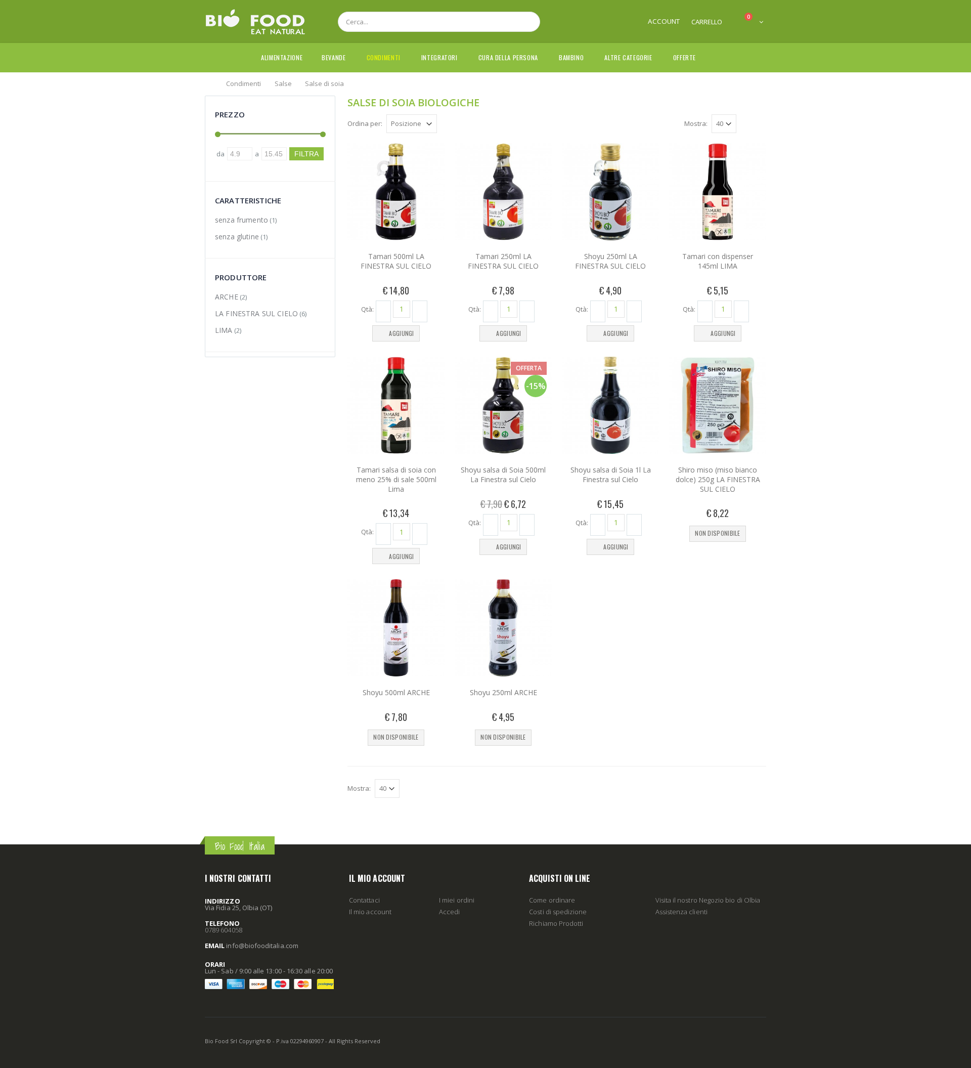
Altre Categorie (628, 57)
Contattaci (364, 900)
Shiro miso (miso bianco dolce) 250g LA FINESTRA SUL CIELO (718, 479)
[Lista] (761, 125)
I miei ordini (456, 900)
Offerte (684, 57)
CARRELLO (706, 21)
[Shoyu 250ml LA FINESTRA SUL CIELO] (610, 191)
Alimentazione (281, 57)
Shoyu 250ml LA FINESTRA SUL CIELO (610, 261)
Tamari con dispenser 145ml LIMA (717, 261)
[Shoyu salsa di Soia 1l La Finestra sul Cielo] (610, 405)
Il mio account (370, 911)
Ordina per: (364, 123)
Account (664, 21)
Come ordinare (552, 900)
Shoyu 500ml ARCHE (396, 692)
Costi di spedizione (558, 911)
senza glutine (237, 236)
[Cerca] (527, 21)
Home (208, 83)
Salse (283, 83)
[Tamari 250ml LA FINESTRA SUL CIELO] (503, 191)
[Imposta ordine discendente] (443, 122)
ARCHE (226, 297)
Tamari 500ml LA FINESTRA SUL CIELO (396, 261)
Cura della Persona (508, 57)
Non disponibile (717, 533)
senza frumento (241, 220)
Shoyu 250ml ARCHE (503, 692)
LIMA (224, 330)
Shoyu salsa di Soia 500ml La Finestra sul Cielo (503, 474)
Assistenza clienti (681, 911)
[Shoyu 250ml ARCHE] (503, 627)
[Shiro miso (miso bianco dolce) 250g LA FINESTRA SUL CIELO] (717, 405)
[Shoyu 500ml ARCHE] (396, 627)
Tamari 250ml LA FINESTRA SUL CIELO (503, 261)
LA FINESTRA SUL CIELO (256, 313)
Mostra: (696, 123)
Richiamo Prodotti (556, 923)
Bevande (333, 57)
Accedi (449, 911)
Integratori (439, 57)
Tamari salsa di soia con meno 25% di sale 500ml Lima (396, 479)
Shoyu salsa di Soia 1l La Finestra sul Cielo (610, 474)
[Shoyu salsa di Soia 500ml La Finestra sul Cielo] (503, 405)
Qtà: (367, 308)
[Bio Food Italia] (255, 21)
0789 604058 (223, 929)
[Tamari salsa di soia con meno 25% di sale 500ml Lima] (396, 405)
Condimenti (384, 57)
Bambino (571, 57)
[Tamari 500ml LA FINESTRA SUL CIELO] (396, 191)
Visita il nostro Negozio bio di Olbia (707, 900)
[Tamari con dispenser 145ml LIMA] (717, 191)
